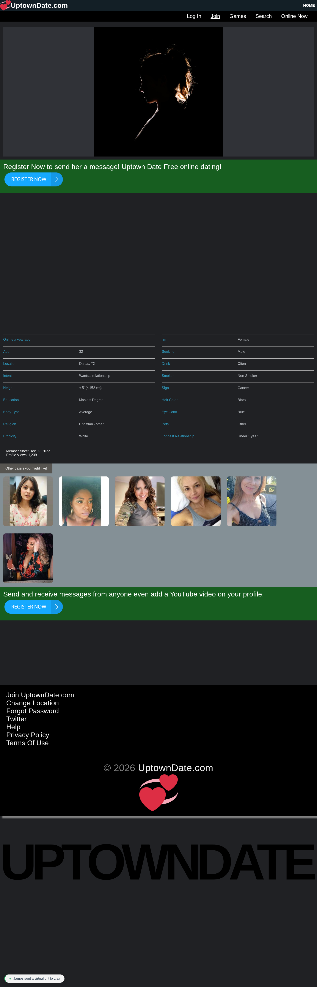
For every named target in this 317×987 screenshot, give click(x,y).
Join (215, 16)
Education (11, 400)
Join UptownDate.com (40, 695)
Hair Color (169, 400)
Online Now (294, 16)
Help (13, 727)
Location (9, 363)
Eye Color (169, 412)
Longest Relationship (178, 436)
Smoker (168, 376)
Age (6, 351)
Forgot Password (32, 711)
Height (8, 388)
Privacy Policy (27, 735)
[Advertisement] (158, 231)
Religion (9, 424)
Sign (165, 388)
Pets (165, 424)
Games (237, 16)
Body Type (11, 412)
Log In (194, 16)
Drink (166, 363)
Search (264, 16)
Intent (7, 376)
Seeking (168, 351)
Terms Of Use (27, 743)
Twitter (16, 719)
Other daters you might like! (26, 468)
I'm (164, 339)
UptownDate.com (175, 767)
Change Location (32, 703)
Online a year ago (16, 339)
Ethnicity (9, 436)
